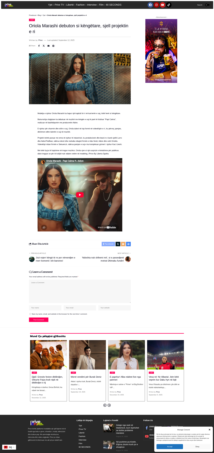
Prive (40, 40)
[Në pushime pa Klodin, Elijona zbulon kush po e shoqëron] (108, 445)
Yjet (32, 20)
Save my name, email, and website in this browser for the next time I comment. (59, 314)
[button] (209, 430)
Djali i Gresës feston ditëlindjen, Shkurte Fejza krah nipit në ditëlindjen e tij (167, 380)
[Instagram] (156, 5)
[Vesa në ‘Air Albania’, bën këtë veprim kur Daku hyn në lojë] (129, 355)
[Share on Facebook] (39, 46)
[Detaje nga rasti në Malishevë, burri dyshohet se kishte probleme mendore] (108, 428)
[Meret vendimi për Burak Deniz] (51, 355)
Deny (197, 447)
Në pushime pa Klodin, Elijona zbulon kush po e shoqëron (127, 444)
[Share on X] (43, 46)
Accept (169, 447)
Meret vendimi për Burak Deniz (50, 377)
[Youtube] (162, 5)
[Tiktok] (169, 5)
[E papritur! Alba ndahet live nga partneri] (90, 355)
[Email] (48, 46)
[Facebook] (150, 5)
